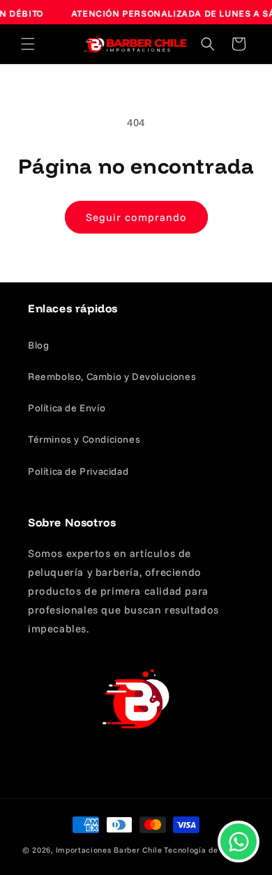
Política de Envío (66, 408)
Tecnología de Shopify (207, 850)
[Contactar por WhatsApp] (238, 841)
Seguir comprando (136, 217)
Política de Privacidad (78, 471)
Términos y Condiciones (84, 439)
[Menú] (28, 44)
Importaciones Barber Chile (109, 850)
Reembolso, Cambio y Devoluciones (112, 376)
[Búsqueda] (207, 44)
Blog (38, 345)
